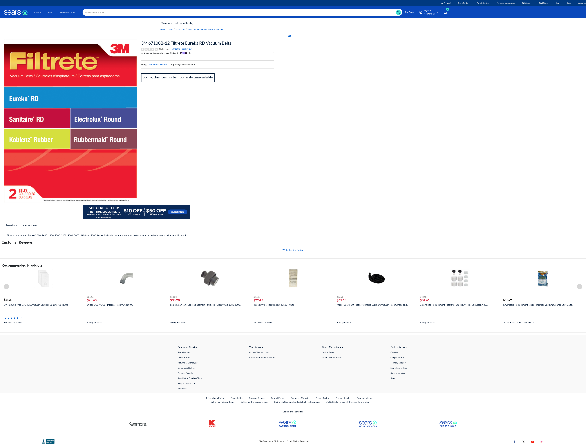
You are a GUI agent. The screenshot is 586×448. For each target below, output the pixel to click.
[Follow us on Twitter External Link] (524, 441)
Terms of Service (257, 398)
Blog (393, 378)
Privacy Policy (322, 398)
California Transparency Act (254, 402)
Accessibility (237, 398)
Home (162, 29)
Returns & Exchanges (187, 362)
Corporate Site (397, 357)
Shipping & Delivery (187, 368)
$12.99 (507, 300)
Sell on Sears (328, 352)
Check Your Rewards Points (262, 357)
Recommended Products (22, 265)
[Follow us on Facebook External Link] (514, 441)
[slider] (11, 317)
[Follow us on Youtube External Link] (533, 441)
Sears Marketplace (333, 347)
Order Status (184, 357)
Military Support (398, 362)
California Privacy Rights (222, 402)
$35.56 (90, 297)
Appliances (180, 29)
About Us (182, 388)
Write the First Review (182, 49)
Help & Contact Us (186, 383)
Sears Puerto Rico (399, 368)
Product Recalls (185, 373)
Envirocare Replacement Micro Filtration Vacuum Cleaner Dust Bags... (538, 304)
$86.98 (340, 297)
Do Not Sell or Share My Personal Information (347, 402)
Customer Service (188, 347)
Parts (170, 29)
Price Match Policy (215, 398)
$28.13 (256, 297)
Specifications (30, 225)
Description (12, 225)
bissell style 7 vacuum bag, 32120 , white (273, 304)
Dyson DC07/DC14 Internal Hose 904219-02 (110, 304)
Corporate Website (300, 398)
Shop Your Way (398, 373)
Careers (394, 352)
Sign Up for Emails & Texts (190, 378)
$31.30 (8, 300)
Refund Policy (277, 398)
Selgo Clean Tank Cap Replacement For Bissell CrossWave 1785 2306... (205, 304)
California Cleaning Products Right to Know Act (297, 402)
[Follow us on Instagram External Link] (542, 441)
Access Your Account (259, 352)
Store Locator (184, 352)
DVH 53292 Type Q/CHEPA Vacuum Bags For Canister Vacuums (36, 304)
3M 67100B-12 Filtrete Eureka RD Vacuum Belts (186, 43)
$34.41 (425, 300)
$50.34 (173, 297)
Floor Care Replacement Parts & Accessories (205, 29)
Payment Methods (365, 398)
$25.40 (92, 300)
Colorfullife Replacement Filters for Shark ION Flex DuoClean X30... (454, 304)
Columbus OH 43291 (158, 64)
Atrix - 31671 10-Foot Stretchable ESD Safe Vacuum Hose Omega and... (372, 304)
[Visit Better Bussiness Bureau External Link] (47, 441)
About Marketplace (331, 357)
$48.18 (423, 297)
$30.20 (175, 300)
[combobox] (242, 12)
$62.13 (341, 300)
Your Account (257, 347)
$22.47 (258, 300)
